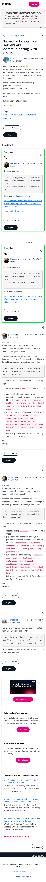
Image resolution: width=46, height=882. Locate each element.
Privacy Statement (21, 872)
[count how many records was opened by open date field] (43, 242)
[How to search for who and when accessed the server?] (39, 242)
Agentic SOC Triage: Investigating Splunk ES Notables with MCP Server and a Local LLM (22, 800)
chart (5, 114)
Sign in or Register (28, 18)
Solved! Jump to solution (16, 36)
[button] (41, 36)
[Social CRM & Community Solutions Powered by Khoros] (37, 846)
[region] (23, 869)
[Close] (42, 861)
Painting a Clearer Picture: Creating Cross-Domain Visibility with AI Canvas (22, 819)
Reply (10, 135)
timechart (8, 118)
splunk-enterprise (27, 114)
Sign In (34, 4)
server (14, 114)
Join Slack (23, 729)
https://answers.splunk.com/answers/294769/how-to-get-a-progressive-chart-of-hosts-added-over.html (23, 203)
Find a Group (23, 760)
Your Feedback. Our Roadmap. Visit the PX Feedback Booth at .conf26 (21, 781)
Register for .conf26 (23, 699)
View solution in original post (16, 211)
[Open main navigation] (42, 4)
